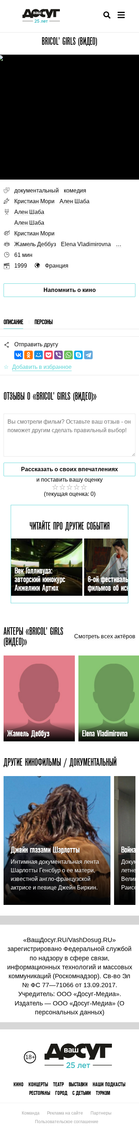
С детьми (81, 1093)
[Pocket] (48, 355)
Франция (56, 266)
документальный (36, 190)
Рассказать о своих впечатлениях (69, 469)
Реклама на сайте (65, 1113)
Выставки (78, 1084)
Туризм (103, 1093)
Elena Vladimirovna (86, 244)
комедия (75, 190)
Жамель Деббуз (35, 244)
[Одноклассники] (28, 355)
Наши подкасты (109, 1084)
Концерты (38, 1084)
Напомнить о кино (69, 290)
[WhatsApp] (68, 355)
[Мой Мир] (38, 355)
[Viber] (58, 355)
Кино (19, 1084)
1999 (20, 266)
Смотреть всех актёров (104, 636)
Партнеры (101, 1113)
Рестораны (39, 1093)
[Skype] (78, 355)
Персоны (44, 321)
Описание (13, 321)
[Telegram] (88, 355)
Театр (58, 1084)
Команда (31, 1113)
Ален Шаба (74, 201)
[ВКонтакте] (18, 355)
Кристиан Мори (34, 201)
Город (61, 1093)
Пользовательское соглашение (66, 1121)
